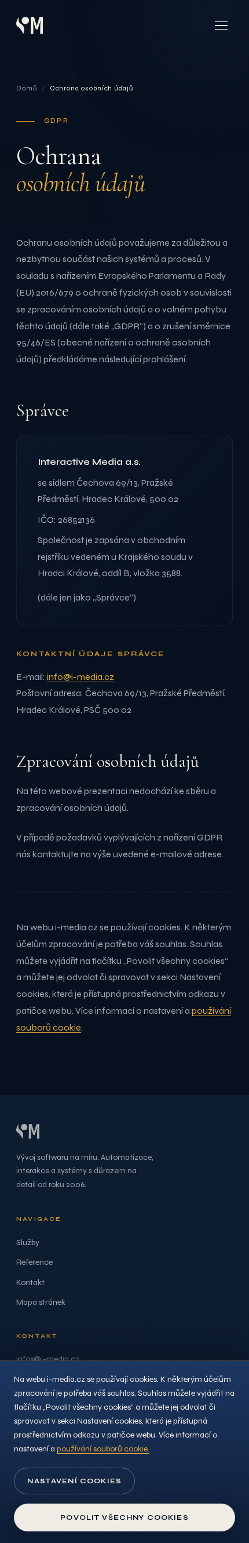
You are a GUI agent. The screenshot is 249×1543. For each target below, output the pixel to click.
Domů (26, 88)
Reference (34, 1262)
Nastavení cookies (74, 1481)
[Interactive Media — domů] (29, 25)
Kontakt (30, 1282)
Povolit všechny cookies (124, 1517)
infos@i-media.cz (47, 1359)
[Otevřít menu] (221, 25)
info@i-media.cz (80, 676)
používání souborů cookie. (103, 1449)
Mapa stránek (40, 1302)
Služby (27, 1242)
